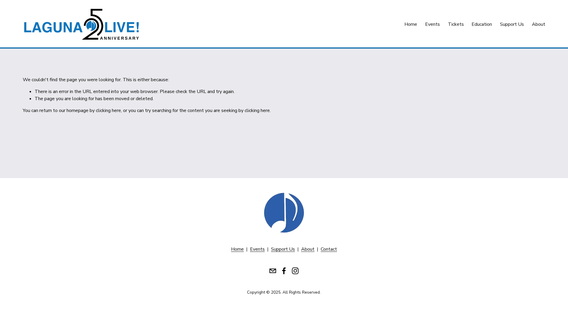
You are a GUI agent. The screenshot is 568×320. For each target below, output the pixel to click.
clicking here (108, 110)
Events (432, 24)
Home (410, 24)
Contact (329, 249)
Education (482, 24)
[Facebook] (284, 270)
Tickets (456, 24)
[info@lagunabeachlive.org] (272, 270)
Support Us (512, 24)
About (538, 24)
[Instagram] (295, 270)
